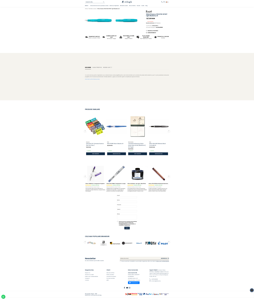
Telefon (118, 209)
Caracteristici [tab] (97, 67)
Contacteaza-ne (134, 282)
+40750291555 (154, 279)
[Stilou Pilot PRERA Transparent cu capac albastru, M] (116, 174)
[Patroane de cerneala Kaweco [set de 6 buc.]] (95, 126)
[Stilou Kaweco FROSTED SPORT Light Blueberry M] (98, 20)
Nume (118, 200)
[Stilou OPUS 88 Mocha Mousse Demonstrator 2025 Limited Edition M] (158, 174)
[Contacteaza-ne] (162, 2)
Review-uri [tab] (107, 67)
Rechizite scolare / (93, 8)
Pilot (108, 142)
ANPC (107, 280)
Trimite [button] (127, 228)
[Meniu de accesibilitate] (252, 290)
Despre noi (87, 272)
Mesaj (118, 214)
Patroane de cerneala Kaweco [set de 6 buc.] (95, 144)
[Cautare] (103, 2)
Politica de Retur (110, 274)
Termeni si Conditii (89, 274)
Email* (118, 195)
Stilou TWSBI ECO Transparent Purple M (94, 183)
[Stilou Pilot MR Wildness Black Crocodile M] (158, 126)
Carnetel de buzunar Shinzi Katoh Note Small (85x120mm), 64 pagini (137, 145)
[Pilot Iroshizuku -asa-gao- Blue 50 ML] (137, 174)
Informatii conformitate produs (92, 79)
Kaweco (88, 142)
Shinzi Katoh (130, 142)
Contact (87, 280)
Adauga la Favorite (153, 30)
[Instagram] (129, 288)
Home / (87, 8)
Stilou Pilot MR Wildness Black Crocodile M (157, 144)
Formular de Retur (110, 278)
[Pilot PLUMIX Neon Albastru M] (116, 126)
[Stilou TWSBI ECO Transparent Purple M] (95, 174)
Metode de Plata (110, 272)
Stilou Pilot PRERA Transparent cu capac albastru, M (119, 183)
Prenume (119, 204)
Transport (87, 278)
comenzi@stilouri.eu (156, 281)
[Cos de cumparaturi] (164, 2)
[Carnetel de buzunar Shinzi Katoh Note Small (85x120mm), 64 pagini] (137, 126)
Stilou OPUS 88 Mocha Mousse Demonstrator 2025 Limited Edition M (165, 183)
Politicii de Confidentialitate (126, 223)
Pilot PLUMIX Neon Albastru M (115, 143)
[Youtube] (127, 288)
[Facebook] (124, 288)
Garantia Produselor (111, 276)
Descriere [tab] (88, 67)
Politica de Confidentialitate (162, 261)
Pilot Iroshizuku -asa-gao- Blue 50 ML (137, 183)
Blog (146, 5)
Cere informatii (152, 32)
